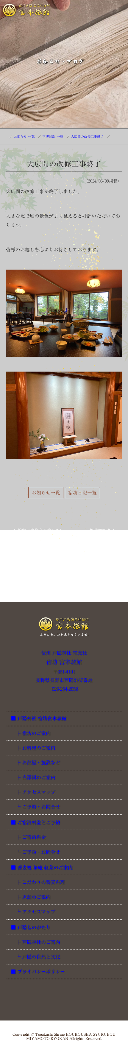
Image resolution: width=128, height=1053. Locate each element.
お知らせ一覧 (46, 492)
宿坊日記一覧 (82, 492)
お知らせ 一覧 (24, 136)
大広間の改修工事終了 (87, 136)
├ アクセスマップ (33, 792)
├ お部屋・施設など (35, 762)
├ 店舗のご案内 (31, 897)
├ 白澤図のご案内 (33, 777)
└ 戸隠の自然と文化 (35, 956)
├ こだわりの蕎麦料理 (38, 882)
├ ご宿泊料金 (28, 837)
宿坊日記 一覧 (52, 136)
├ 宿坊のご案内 (31, 733)
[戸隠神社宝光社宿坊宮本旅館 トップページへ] (64, 627)
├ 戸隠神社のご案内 (35, 942)
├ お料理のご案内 (33, 748)
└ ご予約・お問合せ (35, 806)
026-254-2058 (64, 688)
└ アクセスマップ (33, 911)
